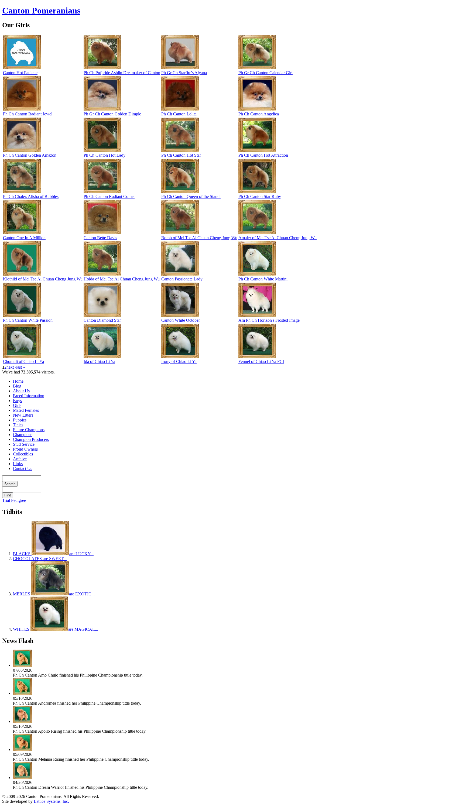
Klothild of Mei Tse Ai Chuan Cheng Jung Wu (43, 279)
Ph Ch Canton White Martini (262, 279)
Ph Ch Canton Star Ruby (259, 196)
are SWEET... (40, 558)
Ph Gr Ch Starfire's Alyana (184, 72)
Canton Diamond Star (102, 320)
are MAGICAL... (55, 629)
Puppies (19, 420)
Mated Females (26, 410)
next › (11, 367)
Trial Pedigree (14, 500)
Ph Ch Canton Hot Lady (104, 155)
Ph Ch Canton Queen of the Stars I (191, 196)
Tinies (18, 425)
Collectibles (23, 454)
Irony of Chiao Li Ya (179, 361)
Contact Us (22, 468)
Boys (17, 400)
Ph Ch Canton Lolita (179, 114)
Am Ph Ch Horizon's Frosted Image (269, 320)
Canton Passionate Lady (182, 279)
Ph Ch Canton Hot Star (181, 155)
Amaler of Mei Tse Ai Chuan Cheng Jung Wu (277, 237)
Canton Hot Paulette (20, 72)
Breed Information (28, 395)
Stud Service (24, 444)
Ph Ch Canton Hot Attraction (263, 155)
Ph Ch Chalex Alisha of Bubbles (31, 196)
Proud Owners (25, 449)
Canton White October (180, 320)
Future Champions (28, 429)
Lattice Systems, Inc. (51, 801)
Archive (20, 459)
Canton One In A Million (24, 237)
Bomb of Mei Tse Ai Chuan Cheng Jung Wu (199, 237)
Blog (17, 386)
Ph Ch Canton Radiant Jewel (27, 114)
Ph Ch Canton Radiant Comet (109, 196)
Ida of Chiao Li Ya (99, 361)
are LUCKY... (53, 553)
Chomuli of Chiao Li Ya (23, 361)
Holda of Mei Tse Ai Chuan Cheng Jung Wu (122, 279)
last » (20, 367)
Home (18, 381)
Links (18, 463)
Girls (17, 405)
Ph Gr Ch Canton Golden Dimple (112, 114)
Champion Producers (31, 439)
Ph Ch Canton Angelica (258, 114)
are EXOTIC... (54, 594)
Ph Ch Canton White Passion (28, 320)
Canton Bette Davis (100, 237)
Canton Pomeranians (41, 10)
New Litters (23, 415)
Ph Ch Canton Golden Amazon (29, 155)
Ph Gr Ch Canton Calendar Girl (265, 72)
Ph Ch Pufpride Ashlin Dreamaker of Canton (122, 72)
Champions (22, 434)
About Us (21, 391)
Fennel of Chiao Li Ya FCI (261, 361)
